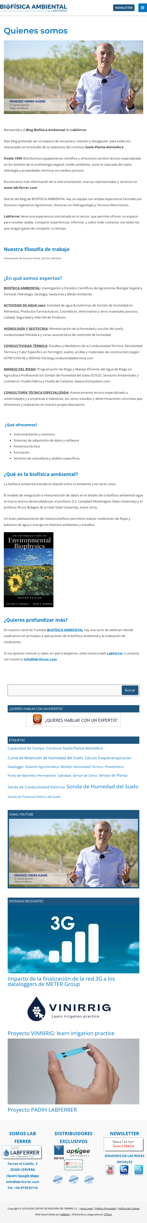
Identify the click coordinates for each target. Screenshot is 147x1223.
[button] (124, 7)
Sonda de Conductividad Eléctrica (36, 787)
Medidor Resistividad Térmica (81, 767)
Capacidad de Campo (26, 748)
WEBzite (65, 1214)
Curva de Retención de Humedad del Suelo (45, 757)
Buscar (130, 690)
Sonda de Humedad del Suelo (102, 786)
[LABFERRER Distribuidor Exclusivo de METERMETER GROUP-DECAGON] (59, 1152)
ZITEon (108, 1214)
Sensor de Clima (85, 775)
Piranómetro (114, 766)
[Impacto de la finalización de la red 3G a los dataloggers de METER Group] (73, 939)
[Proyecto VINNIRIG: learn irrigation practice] (73, 1008)
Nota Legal (86, 1208)
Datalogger (16, 766)
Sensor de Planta (113, 775)
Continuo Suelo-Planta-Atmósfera (74, 748)
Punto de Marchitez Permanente (32, 775)
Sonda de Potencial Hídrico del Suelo (34, 797)
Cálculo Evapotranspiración (108, 757)
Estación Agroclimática (42, 766)
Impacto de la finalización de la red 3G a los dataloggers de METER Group (61, 981)
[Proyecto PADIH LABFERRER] (73, 1071)
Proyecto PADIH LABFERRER (42, 1109)
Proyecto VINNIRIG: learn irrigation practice (61, 1033)
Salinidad (64, 775)
